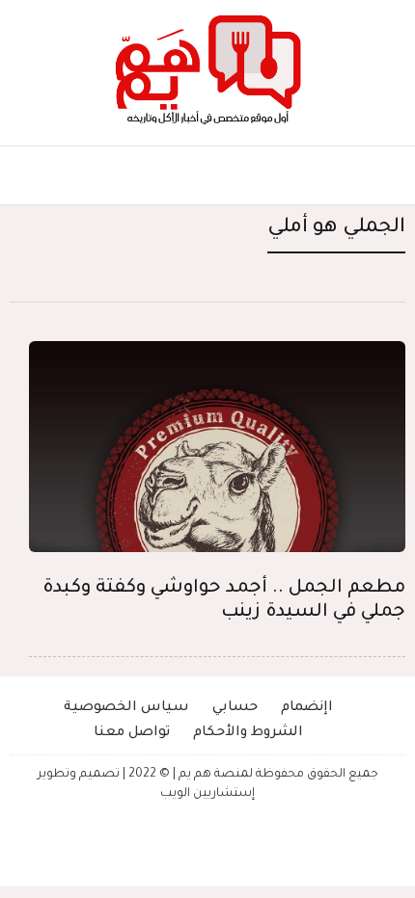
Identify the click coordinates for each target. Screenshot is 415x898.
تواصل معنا (132, 733)
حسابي (235, 708)
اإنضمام (307, 708)
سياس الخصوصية (126, 708)
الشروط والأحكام (248, 733)
